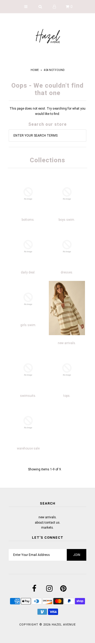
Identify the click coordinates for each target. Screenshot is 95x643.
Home (35, 70)
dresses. (67, 272)
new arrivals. (67, 343)
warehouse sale (28, 448)
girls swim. (28, 325)
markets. (47, 527)
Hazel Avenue (64, 624)
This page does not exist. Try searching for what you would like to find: (48, 111)
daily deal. (28, 272)
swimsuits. (28, 396)
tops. (66, 396)
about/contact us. (47, 522)
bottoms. (28, 220)
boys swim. (67, 220)
